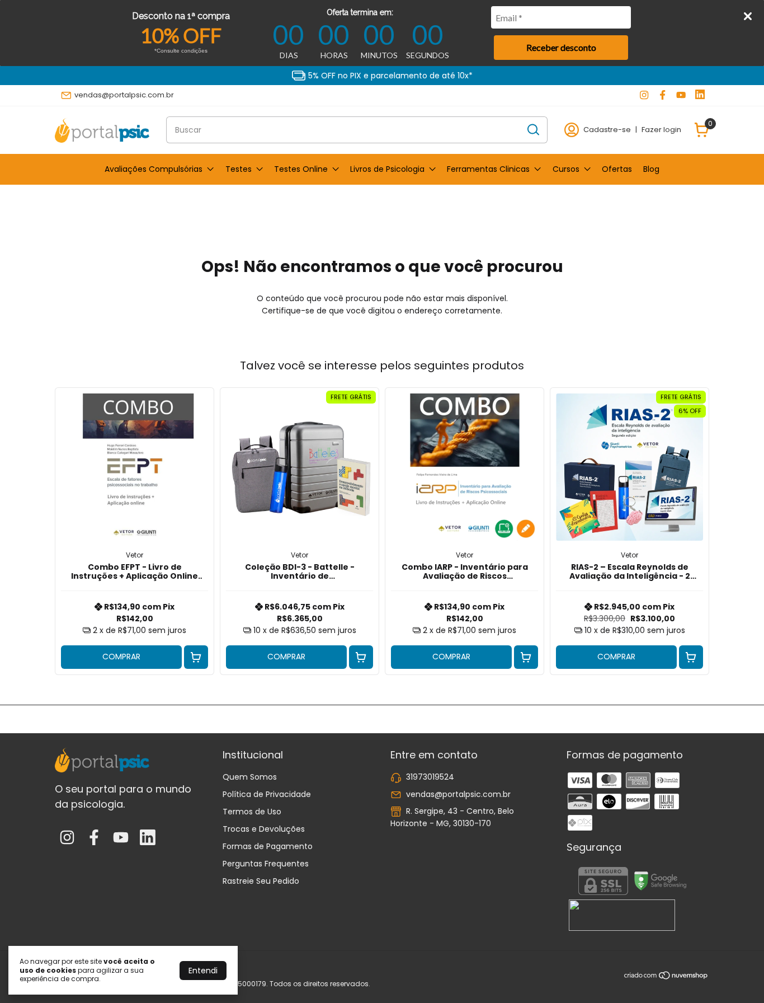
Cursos (566, 169)
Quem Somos (250, 776)
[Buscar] (532, 129)
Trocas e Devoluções (264, 829)
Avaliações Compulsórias (153, 169)
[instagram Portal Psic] (644, 95)
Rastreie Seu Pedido (261, 881)
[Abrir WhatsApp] (736, 975)
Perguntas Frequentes (266, 863)
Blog (651, 169)
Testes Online (301, 169)
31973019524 (430, 776)
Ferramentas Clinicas (488, 169)
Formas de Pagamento (268, 846)
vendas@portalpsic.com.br (124, 95)
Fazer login (661, 129)
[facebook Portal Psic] (662, 95)
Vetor (134, 555)
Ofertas (617, 169)
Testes (238, 169)
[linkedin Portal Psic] (700, 95)
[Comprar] (196, 657)
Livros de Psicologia (387, 169)
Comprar (121, 656)
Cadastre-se (607, 129)
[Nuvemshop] (666, 977)
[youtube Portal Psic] (681, 95)
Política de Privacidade (267, 794)
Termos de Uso (252, 811)
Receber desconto (561, 47)
